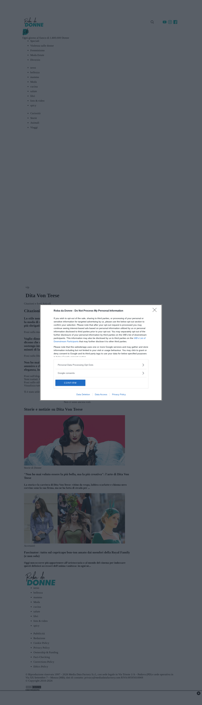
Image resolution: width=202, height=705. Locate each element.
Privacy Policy (119, 394)
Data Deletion (83, 394)
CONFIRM (70, 383)
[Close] (156, 311)
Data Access (101, 394)
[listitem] (101, 365)
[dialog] (101, 352)
